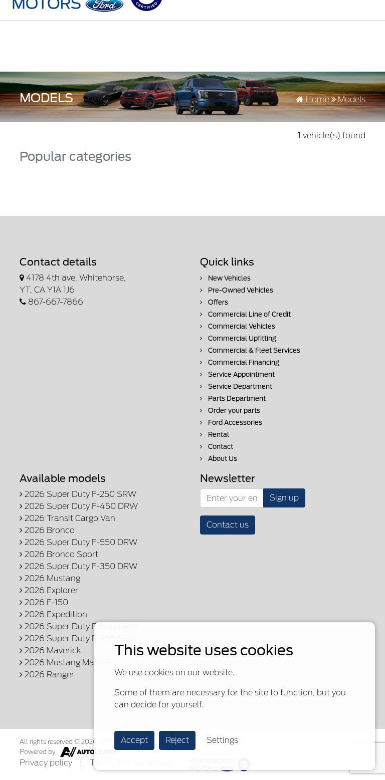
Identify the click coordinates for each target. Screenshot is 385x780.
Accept (134, 740)
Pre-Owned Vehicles (240, 290)
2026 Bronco (49, 530)
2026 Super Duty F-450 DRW (80, 506)
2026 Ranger (48, 674)
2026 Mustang (51, 578)
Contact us (228, 525)
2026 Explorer (50, 590)
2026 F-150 (45, 602)
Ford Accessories (234, 422)
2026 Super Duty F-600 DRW (80, 626)
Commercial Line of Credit (249, 314)
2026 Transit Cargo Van (69, 518)
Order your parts (233, 410)
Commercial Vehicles (241, 326)
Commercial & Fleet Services (253, 350)
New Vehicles (229, 278)
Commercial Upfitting (241, 338)
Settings (222, 740)
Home (316, 99)
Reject (177, 740)
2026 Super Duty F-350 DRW (80, 566)
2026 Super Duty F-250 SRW (79, 494)
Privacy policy (46, 762)
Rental (218, 434)
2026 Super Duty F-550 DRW (80, 542)
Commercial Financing (243, 362)
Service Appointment (241, 374)
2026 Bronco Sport (60, 554)
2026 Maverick (52, 650)
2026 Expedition (55, 614)
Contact (220, 446)
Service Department (239, 386)
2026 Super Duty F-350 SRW (80, 638)
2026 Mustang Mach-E (67, 662)
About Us (222, 458)
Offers (217, 302)
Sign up (284, 497)
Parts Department (236, 398)
